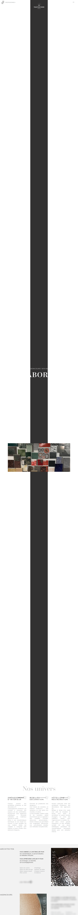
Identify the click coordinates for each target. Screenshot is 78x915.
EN (73, 2)
